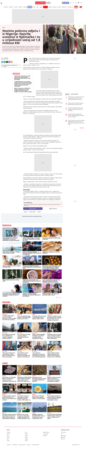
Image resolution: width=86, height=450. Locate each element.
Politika (16, 7)
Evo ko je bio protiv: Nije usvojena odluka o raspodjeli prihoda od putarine (23, 336)
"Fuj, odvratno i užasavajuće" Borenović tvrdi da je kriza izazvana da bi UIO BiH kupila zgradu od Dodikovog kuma (39, 354)
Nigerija (26, 211)
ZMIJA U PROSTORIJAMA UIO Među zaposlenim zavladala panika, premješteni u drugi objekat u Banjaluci (38, 336)
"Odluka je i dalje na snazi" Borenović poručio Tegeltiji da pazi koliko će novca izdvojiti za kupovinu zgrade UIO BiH (54, 318)
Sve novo (82, 127)
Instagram (64, 435)
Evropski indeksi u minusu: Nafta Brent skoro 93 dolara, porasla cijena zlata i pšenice (9, 398)
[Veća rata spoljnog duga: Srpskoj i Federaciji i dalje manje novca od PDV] (24, 309)
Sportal (45, 7)
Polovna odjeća (32, 211)
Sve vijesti (11, 7)
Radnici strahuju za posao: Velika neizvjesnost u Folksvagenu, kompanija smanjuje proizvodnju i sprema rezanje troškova (54, 379)
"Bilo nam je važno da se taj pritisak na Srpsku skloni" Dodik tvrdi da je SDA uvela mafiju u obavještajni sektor (8, 354)
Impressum (9, 444)
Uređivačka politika (35, 444)
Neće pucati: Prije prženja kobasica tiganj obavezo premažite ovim (75, 103)
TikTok (63, 439)
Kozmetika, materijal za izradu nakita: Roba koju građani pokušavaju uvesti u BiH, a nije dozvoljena (22, 77)
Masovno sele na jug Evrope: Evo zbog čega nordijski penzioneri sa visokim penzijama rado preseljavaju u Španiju (23, 416)
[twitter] (73, 3)
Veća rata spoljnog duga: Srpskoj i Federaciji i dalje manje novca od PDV (23, 317)
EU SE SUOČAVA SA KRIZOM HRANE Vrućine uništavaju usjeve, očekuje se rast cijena (54, 416)
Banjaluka (64, 7)
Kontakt (28, 444)
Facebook (64, 432)
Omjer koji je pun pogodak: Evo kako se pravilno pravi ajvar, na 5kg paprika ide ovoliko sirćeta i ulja (76, 98)
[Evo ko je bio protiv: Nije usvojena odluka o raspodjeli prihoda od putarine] (24, 327)
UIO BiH (39, 211)
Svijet (37, 7)
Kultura (59, 7)
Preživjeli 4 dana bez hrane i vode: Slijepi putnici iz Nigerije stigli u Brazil (39, 317)
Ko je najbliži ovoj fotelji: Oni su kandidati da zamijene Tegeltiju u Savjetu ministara (8, 336)
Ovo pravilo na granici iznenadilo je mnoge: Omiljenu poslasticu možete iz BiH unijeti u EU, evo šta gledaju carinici (24, 398)
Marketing (15, 444)
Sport (26, 432)
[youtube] (78, 3)
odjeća (33, 67)
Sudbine (50, 7)
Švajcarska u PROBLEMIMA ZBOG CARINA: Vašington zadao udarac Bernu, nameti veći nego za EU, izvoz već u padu (24, 379)
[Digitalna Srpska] (76, 7)
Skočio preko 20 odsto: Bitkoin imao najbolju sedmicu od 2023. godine (38, 397)
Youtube (63, 437)
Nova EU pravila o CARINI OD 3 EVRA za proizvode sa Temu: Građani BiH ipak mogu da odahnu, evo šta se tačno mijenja (23, 90)
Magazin (54, 7)
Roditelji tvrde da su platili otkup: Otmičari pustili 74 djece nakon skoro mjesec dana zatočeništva (54, 336)
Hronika (25, 7)
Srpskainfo (6, 58)
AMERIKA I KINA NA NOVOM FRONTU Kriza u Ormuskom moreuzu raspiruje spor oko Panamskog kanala (38, 416)
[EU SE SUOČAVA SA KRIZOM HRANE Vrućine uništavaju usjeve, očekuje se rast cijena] (54, 407)
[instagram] (76, 3)
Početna (6, 7)
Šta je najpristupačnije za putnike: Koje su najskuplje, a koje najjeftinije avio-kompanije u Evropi (54, 398)
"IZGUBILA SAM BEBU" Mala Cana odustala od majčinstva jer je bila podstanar (75, 109)
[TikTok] (81, 3)
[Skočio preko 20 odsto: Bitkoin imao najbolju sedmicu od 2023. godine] (39, 389)
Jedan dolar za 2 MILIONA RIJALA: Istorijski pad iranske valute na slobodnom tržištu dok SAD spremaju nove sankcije (9, 379)
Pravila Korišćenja (22, 444)
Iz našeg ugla (70, 7)
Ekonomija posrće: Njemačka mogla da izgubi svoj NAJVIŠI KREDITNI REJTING (39, 379)
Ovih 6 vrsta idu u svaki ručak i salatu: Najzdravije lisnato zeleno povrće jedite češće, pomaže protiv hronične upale (76, 122)
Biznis (33, 7)
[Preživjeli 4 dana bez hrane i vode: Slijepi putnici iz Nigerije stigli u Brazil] (39, 309)
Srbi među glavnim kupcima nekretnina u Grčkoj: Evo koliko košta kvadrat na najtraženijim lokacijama (9, 416)
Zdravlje (30, 7)
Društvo (20, 7)
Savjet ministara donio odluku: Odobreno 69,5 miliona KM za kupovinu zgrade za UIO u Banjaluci (54, 354)
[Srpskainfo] (43, 3)
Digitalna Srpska (46, 432)
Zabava (41, 7)
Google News (54, 208)
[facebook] (71, 3)
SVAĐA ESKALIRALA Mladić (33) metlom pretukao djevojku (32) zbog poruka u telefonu (76, 115)
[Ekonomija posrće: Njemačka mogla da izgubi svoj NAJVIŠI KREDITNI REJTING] (39, 370)
